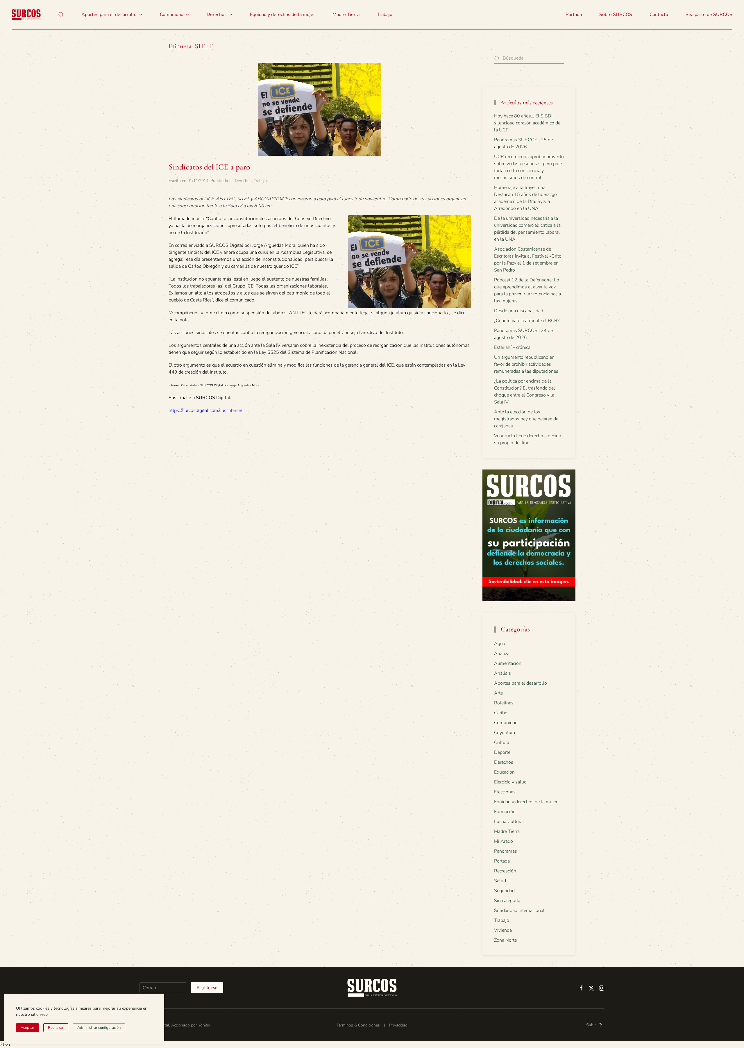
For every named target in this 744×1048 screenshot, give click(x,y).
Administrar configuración (99, 1027)
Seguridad (504, 891)
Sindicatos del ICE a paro (209, 167)
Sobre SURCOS (615, 14)
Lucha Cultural (509, 821)
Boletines (504, 703)
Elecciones (505, 792)
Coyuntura (504, 732)
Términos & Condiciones (358, 1025)
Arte (498, 693)
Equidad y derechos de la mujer (282, 14)
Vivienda (503, 930)
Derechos (243, 180)
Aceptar (27, 1027)
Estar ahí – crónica (512, 347)
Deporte (502, 752)
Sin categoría (507, 900)
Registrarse (207, 987)
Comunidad (506, 723)
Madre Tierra (346, 14)
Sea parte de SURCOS (709, 14)
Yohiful (204, 1025)
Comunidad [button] (171, 14)
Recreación (505, 871)
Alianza (501, 653)
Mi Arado (503, 841)
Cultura (501, 742)
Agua (499, 643)
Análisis (502, 673)
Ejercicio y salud (510, 782)
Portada (574, 14)
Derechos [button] (217, 14)
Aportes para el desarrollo (520, 683)
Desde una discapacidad (518, 311)
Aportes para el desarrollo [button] (109, 14)
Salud (500, 881)
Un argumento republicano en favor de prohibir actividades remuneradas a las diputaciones (526, 364)
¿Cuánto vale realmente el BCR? (526, 320)
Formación (505, 811)
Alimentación (507, 663)
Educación (504, 772)
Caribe (500, 713)
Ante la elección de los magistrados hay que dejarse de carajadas (526, 419)
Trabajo (384, 14)
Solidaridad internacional (519, 910)
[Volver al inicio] (26, 14)
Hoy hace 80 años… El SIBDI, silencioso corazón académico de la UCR (527, 123)
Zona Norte (505, 940)
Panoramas (505, 851)
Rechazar (56, 1027)
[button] (61, 14)
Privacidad (398, 1025)
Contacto (659, 14)
